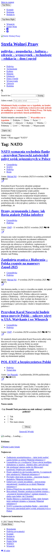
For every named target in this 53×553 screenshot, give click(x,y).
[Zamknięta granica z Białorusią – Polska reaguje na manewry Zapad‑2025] (1, 284)
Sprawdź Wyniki (26, 431)
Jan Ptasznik (12, 374)
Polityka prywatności (16, 531)
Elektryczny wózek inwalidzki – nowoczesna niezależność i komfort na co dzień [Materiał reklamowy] (26, 484)
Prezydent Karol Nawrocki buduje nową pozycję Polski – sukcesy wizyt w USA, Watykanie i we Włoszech (26, 315)
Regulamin (11, 529)
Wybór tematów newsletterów (14, 117)
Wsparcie (11, 24)
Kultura (10, 71)
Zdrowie (10, 83)
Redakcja (11, 14)
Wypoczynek (12, 81)
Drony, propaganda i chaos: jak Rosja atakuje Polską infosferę (23, 212)
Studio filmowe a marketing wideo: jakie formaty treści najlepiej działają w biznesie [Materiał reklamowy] (28, 501)
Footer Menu (7, 524)
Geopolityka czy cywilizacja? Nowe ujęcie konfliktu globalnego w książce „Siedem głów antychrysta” (29, 463)
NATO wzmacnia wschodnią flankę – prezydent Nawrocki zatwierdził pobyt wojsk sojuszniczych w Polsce (25, 155)
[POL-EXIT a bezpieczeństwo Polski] (1, 379)
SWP (9, 227)
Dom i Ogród (12, 78)
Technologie (12, 69)
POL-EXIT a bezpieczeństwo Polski (26, 362)
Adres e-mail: (7, 100)
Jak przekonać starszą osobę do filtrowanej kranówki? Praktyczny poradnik (25, 468)
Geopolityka (12, 164)
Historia (10, 74)
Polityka (10, 66)
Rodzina (10, 86)
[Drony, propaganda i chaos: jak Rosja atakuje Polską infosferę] (1, 232)
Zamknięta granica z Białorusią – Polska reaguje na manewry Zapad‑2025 (24, 263)
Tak (11, 416)
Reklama (10, 12)
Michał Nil (11, 176)
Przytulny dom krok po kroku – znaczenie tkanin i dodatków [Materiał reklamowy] (28, 478)
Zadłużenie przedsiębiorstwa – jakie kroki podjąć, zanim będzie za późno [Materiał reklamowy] (28, 458)
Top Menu (6, 5)
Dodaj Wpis (12, 26)
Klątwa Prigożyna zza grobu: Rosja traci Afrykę (27, 489)
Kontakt (10, 10)
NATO (10, 167)
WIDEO (10, 543)
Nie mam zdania (17, 422)
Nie (11, 419)
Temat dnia (11, 370)
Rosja (9, 172)
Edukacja (11, 76)
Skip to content (7, 2)
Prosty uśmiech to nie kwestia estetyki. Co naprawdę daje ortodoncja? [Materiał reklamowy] (29, 473)
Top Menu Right (8, 19)
